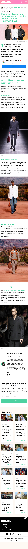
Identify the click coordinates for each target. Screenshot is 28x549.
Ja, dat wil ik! (14, 401)
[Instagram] (7, 375)
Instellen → (14, 66)
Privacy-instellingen (7, 529)
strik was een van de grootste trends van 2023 (14, 290)
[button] (24, 524)
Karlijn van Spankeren (8, 7)
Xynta (16, 540)
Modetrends (17, 7)
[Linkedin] (9, 375)
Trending (4, 527)
